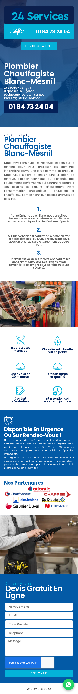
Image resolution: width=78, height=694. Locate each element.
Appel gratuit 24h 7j (18, 31)
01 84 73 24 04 (53, 31)
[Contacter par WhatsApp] (68, 684)
